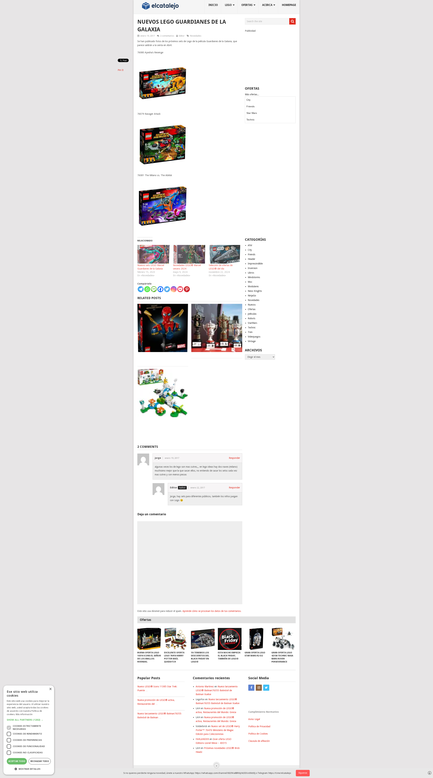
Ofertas (251, 309)
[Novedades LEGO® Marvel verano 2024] (189, 254)
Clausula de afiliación (259, 741)
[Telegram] (141, 289)
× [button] (50, 689)
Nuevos (252, 304)
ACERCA (267, 5)
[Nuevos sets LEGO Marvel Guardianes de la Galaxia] (153, 254)
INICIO (213, 5)
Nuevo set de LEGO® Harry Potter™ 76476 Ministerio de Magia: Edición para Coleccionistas (218, 730)
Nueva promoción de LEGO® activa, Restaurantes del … (156, 702)
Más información (24, 714)
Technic (250, 119)
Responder (234, 458)
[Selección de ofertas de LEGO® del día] (225, 254)
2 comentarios (167, 36)
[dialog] (28, 730)
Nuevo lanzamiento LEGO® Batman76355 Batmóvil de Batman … (159, 715)
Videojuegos (254, 336)
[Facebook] (160, 289)
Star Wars (251, 113)
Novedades (195, 36)
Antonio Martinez (205, 686)
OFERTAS (247, 5)
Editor (182, 36)
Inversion (252, 268)
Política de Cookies (258, 733)
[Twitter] (167, 289)
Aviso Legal (254, 719)
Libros (251, 272)
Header (251, 259)
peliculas (252, 313)
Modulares (253, 286)
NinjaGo (252, 295)
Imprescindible (255, 263)
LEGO (228, 5)
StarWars (252, 323)
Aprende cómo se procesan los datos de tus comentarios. (212, 611)
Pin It (120, 70)
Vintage (252, 341)
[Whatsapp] (147, 289)
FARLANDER (202, 739)
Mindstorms (254, 277)
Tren (250, 332)
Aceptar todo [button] (16, 761)
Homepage (289, 5)
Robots (251, 318)
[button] (29, 720)
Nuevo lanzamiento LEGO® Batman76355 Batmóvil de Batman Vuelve (217, 690)
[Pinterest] (187, 289)
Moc (250, 281)
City (248, 99)
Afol (250, 245)
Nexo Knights (255, 291)
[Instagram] (174, 289)
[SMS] (154, 289)
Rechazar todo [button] (39, 761)
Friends (250, 106)
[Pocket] (180, 289)
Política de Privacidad (259, 726)
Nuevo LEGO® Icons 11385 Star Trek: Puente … (157, 688)
